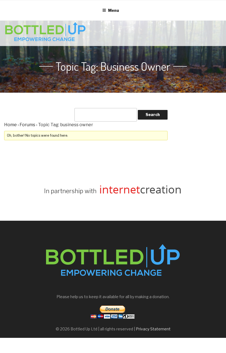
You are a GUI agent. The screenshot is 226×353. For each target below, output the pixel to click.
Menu (113, 10)
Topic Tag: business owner (113, 66)
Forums (27, 124)
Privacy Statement (153, 329)
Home (10, 124)
